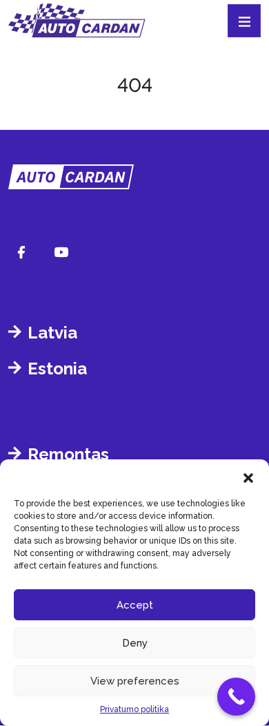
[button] (248, 477)
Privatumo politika (134, 709)
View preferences (134, 681)
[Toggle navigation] (244, 20)
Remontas (68, 454)
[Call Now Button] (236, 697)
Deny (135, 643)
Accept (135, 605)
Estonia (57, 369)
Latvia (52, 333)
